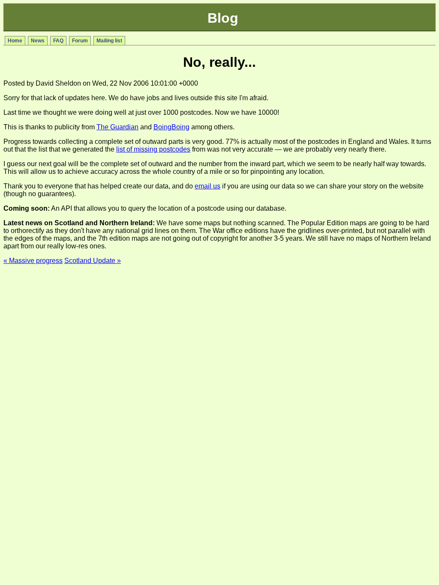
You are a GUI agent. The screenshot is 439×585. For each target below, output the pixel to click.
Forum (80, 41)
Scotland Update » (92, 260)
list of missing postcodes (153, 149)
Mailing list (109, 41)
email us (207, 186)
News (38, 41)
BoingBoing (171, 127)
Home (15, 41)
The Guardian (117, 127)
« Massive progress (33, 260)
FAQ (58, 41)
